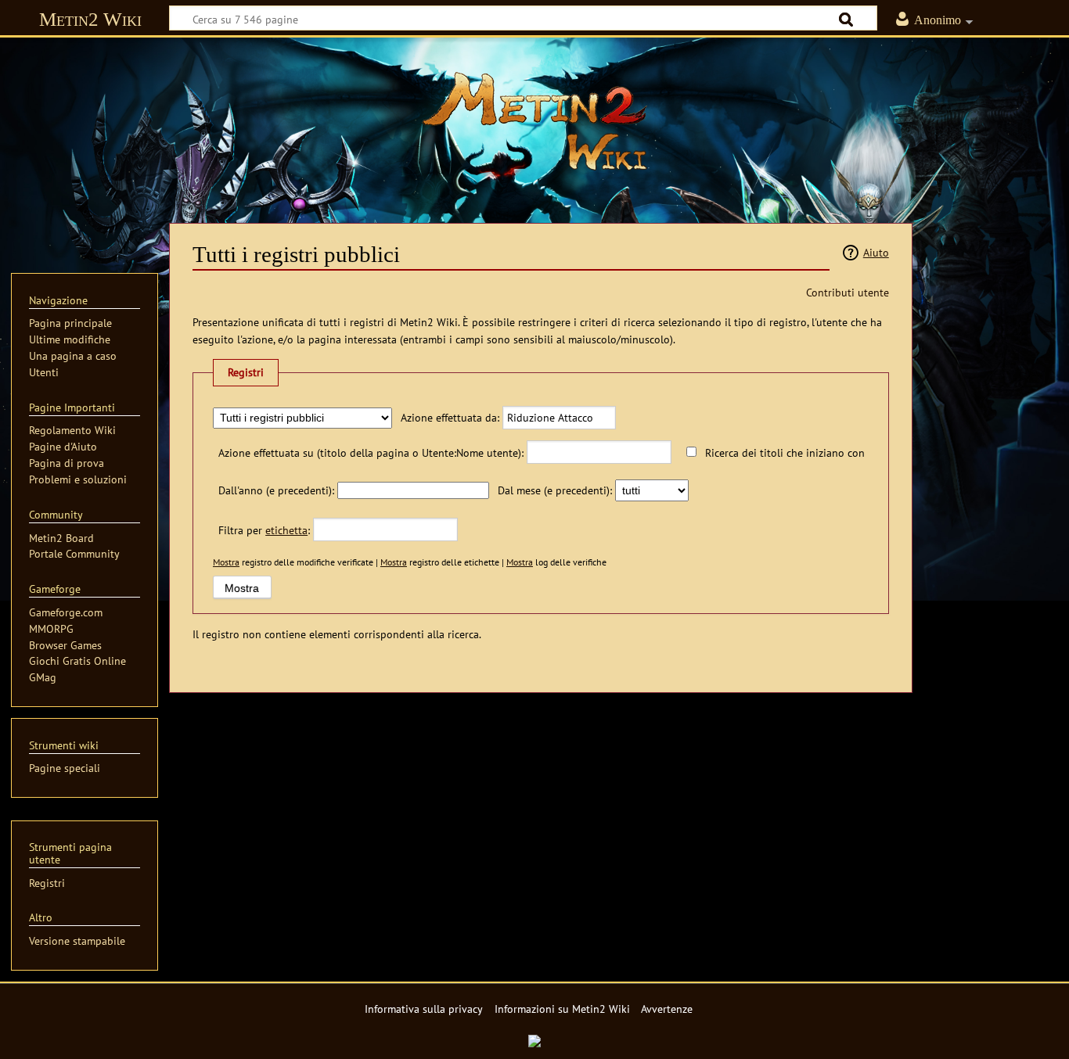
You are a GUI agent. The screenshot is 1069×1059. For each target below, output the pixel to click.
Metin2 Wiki (90, 19)
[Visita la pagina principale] (534, 121)
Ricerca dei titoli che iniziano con (785, 452)
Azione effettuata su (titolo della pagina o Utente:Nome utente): (371, 452)
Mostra (226, 562)
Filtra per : (264, 529)
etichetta (286, 529)
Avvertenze (667, 1008)
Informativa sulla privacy (424, 1008)
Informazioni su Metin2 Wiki (562, 1008)
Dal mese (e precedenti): (555, 490)
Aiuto (876, 252)
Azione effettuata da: (450, 417)
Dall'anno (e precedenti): (276, 490)
